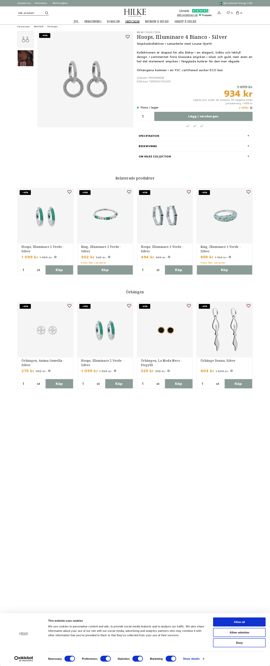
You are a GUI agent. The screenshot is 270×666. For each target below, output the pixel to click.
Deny (239, 642)
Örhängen (52, 26)
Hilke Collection (148, 32)
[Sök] (46, 13)
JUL (76, 21)
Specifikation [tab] (149, 136)
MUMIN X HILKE (157, 21)
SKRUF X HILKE (185, 21)
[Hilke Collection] (135, 13)
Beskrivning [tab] (148, 146)
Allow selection (239, 632)
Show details (191, 658)
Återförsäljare (60, 3)
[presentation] (25, 39)
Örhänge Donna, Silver (218, 361)
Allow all (239, 622)
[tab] (25, 39)
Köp (59, 270)
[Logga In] (219, 13)
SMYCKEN (132, 21)
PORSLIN (113, 21)
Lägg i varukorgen (203, 116)
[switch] (105, 659)
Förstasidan (23, 26)
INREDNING (92, 21)
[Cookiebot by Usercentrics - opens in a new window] (24, 659)
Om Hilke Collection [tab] (155, 156)
